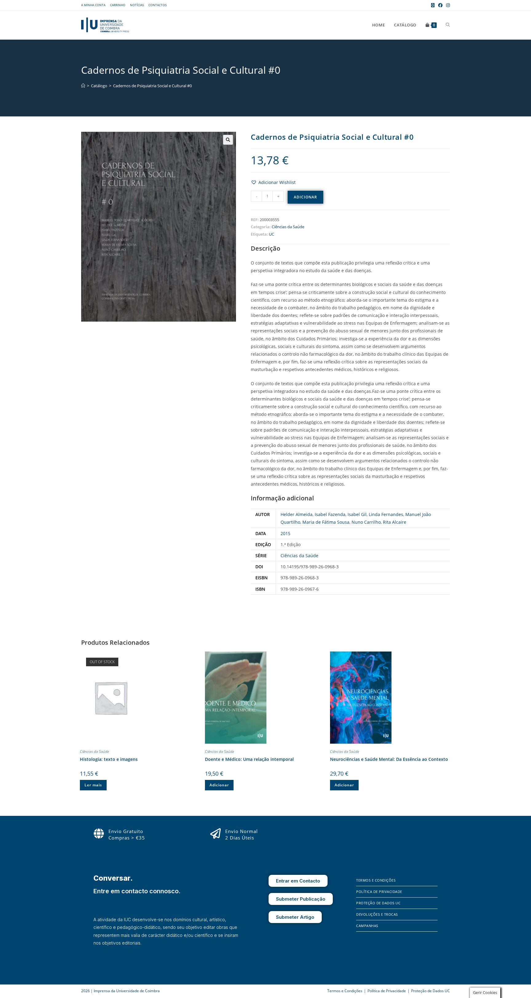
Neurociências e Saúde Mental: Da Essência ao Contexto (389, 759)
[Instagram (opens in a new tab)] (447, 5)
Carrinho (117, 5)
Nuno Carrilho (366, 522)
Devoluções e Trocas (377, 914)
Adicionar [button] (219, 785)
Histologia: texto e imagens (109, 759)
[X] (378, 967)
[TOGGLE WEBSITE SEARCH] (447, 25)
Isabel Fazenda (330, 514)
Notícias (137, 5)
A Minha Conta (93, 5)
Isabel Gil (357, 514)
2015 (285, 533)
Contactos (157, 5)
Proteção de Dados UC (378, 903)
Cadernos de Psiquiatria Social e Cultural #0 (152, 85)
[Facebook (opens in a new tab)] (440, 5)
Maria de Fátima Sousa (325, 522)
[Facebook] (361, 967)
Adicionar (305, 197)
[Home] (83, 85)
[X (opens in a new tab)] (432, 5)
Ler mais (93, 785)
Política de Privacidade (379, 891)
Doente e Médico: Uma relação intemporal (249, 759)
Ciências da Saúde (288, 226)
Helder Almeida (297, 514)
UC (271, 234)
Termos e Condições (375, 880)
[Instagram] (369, 967)
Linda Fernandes (386, 514)
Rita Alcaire (394, 522)
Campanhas (367, 925)
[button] (228, 140)
